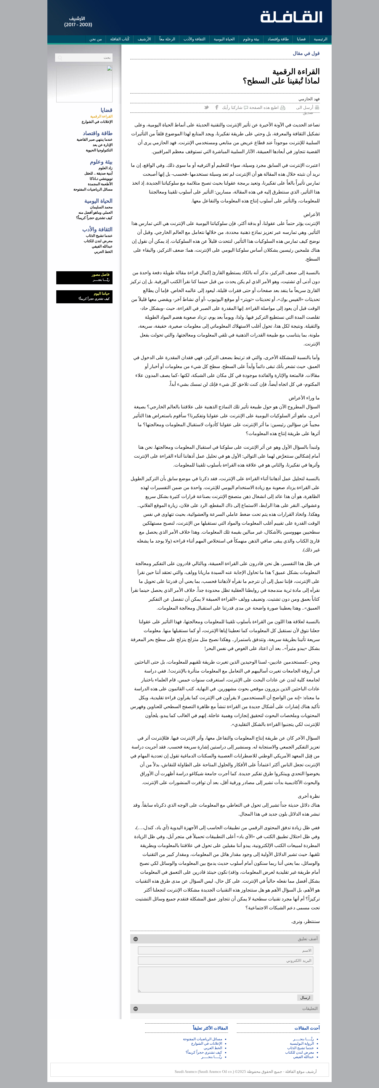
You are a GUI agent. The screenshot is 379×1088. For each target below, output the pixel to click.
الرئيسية (320, 39)
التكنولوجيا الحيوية (99, 150)
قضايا (301, 39)
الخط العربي (103, 252)
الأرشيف (144, 39)
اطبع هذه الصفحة (264, 107)
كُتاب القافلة (119, 39)
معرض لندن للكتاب (98, 241)
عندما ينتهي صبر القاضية (95, 139)
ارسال (305, 997)
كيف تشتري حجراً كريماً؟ (94, 218)
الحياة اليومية (224, 39)
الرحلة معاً (167, 39)
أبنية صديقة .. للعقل (98, 173)
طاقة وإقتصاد (278, 39)
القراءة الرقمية (101, 116)
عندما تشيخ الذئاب (99, 236)
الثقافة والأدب (194, 39)
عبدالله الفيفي (102, 246)
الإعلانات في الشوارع (97, 122)
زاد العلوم (106, 168)
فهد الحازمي (309, 99)
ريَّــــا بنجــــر (101, 279)
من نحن (95, 39)
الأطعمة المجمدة (100, 184)
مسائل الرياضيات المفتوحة (93, 189)
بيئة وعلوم (251, 39)
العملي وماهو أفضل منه (95, 212)
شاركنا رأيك (232, 107)
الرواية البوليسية (302, 1043)
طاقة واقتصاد (98, 133)
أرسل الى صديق (304, 108)
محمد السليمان (101, 207)
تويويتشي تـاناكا (101, 179)
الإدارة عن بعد (103, 145)
